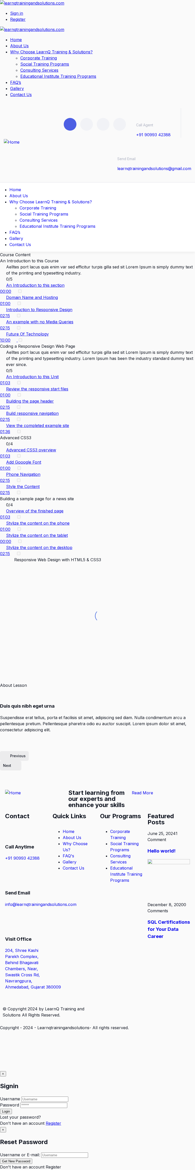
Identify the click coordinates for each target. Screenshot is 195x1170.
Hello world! (161, 851)
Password (9, 1104)
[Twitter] (70, 124)
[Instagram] (119, 124)
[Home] (12, 142)
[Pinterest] (103, 124)
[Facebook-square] (120, 1008)
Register (53, 1123)
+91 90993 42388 (153, 134)
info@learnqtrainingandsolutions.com (40, 904)
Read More (142, 792)
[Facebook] (86, 124)
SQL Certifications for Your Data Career (169, 929)
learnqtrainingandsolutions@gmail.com (154, 168)
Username (10, 1098)
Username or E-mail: (20, 1154)
